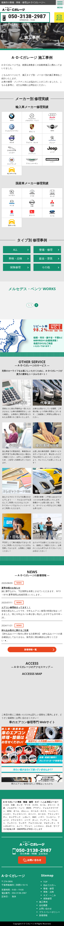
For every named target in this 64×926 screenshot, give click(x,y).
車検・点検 (15, 258)
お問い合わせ (45, 908)
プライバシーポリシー (49, 912)
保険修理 (15, 267)
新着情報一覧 (30, 649)
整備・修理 (46, 249)
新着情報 (43, 915)
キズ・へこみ (49, 895)
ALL (15, 249)
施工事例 (43, 901)
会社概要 (43, 905)
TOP (45, 881)
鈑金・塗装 (46, 258)
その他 (46, 267)
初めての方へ (49, 885)
